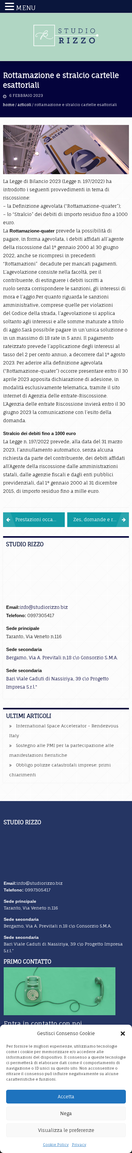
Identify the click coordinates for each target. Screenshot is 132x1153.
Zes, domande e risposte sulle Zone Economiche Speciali (101, 519)
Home (8, 104)
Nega (66, 1113)
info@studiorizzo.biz (44, 607)
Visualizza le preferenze (66, 1130)
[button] (123, 1033)
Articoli (24, 104)
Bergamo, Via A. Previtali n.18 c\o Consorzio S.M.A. (62, 658)
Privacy (79, 1144)
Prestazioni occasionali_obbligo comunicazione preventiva (40, 519)
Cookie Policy (56, 1144)
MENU (26, 8)
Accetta (66, 1097)
